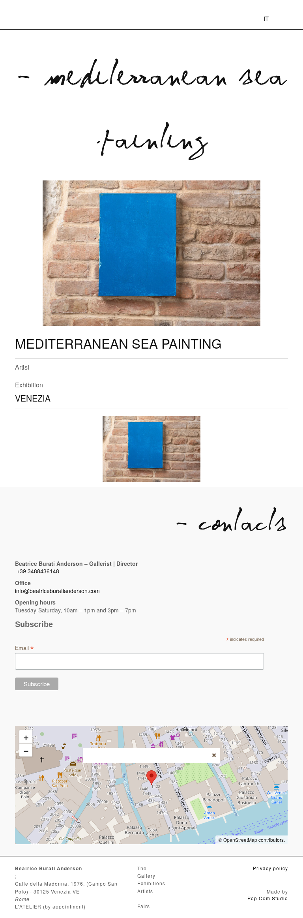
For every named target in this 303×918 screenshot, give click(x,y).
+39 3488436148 (38, 571)
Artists (145, 891)
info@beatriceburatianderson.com (57, 591)
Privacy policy (270, 868)
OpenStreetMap (240, 839)
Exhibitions (151, 883)
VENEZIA (32, 398)
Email (24, 648)
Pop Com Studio (267, 898)
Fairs (143, 906)
